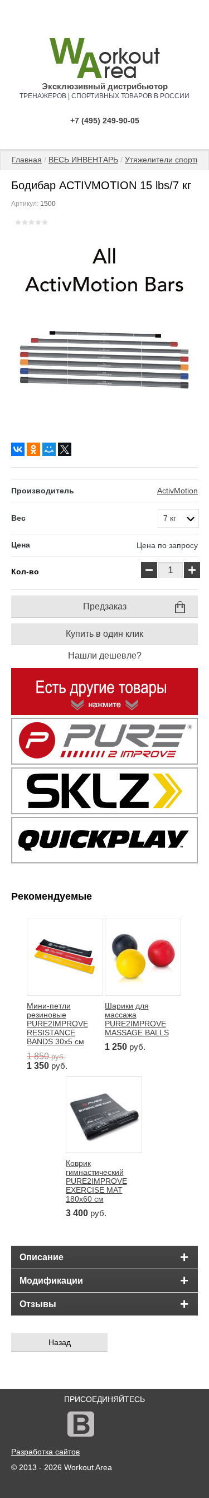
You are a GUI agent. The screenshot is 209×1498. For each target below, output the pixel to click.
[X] (64, 449)
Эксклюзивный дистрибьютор (105, 86)
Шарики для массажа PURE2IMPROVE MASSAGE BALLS (137, 1019)
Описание (42, 1257)
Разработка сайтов (45, 1451)
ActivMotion (177, 490)
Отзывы (38, 1304)
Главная (27, 159)
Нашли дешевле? (105, 655)
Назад (59, 1342)
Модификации (51, 1280)
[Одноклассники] (33, 449)
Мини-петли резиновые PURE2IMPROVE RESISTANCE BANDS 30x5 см (57, 1023)
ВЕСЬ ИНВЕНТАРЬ (83, 159)
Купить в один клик (104, 633)
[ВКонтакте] (18, 449)
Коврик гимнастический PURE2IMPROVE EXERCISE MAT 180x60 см (96, 1181)
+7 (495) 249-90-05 (104, 120)
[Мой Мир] (49, 449)
